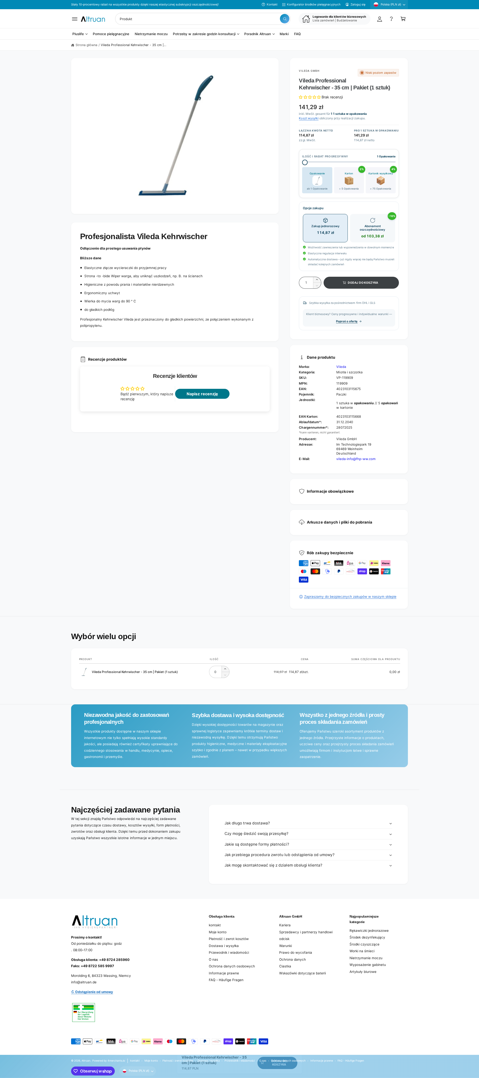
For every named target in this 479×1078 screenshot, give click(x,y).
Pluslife (78, 34)
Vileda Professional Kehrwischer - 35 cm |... (133, 45)
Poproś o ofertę (347, 321)
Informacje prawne (224, 973)
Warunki (285, 946)
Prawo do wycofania (295, 952)
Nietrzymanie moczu (366, 958)
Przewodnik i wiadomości (229, 952)
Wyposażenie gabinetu (368, 965)
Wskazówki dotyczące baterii (302, 973)
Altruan (86, 1060)
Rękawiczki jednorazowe (369, 931)
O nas (213, 959)
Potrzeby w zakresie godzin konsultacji (204, 34)
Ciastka (285, 966)
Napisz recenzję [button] (202, 393)
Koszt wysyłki (308, 118)
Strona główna (86, 45)
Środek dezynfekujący (367, 937)
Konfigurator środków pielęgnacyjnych (314, 4)
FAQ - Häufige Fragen (226, 980)
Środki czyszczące (364, 944)
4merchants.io (116, 1060)
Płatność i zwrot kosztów (229, 939)
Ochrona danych (292, 959)
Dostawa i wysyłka (224, 946)
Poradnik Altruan (257, 34)
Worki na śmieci (362, 951)
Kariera (285, 925)
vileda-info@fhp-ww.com (355, 459)
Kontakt (272, 4)
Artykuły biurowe (363, 972)
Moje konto (218, 932)
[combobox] (202, 19)
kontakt (215, 925)
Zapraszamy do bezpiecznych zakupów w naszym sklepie (350, 597)
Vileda (341, 367)
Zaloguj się (358, 4)
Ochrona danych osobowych (232, 966)
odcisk (284, 939)
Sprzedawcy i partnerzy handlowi (306, 932)
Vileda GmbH (309, 70)
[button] (75, 19)
